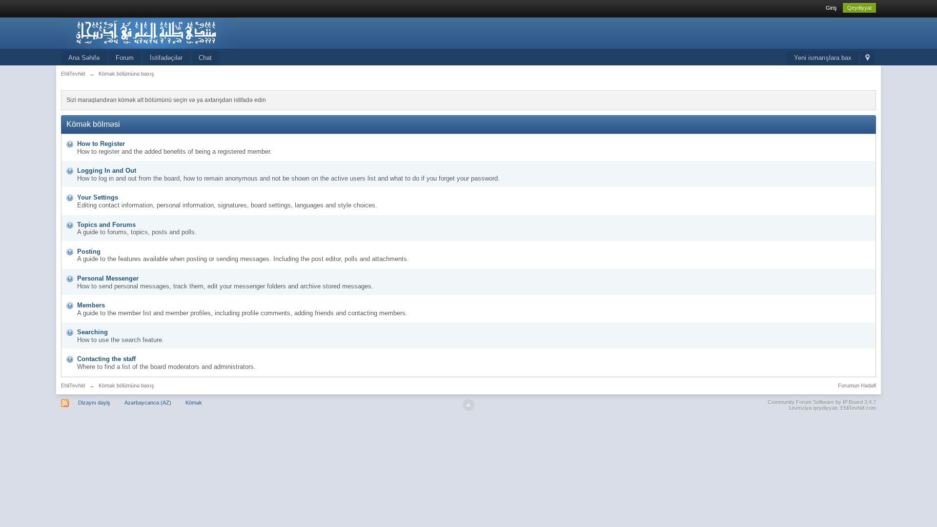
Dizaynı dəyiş (94, 402)
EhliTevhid (73, 385)
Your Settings (97, 197)
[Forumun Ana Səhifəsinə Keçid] (148, 32)
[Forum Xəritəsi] (867, 58)
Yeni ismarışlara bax (823, 57)
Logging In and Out (106, 170)
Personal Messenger (108, 278)
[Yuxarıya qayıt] (468, 405)
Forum (125, 57)
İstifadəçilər (166, 57)
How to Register (101, 143)
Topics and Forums (106, 224)
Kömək (193, 402)
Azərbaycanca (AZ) (147, 402)
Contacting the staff (106, 359)
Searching (92, 332)
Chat (205, 57)
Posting (89, 251)
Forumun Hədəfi (857, 385)
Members (91, 305)
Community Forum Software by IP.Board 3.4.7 (822, 402)
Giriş (831, 8)
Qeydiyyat (859, 8)
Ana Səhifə (84, 57)
